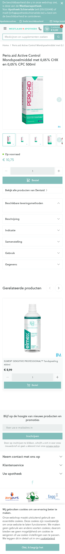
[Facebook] (32, 482)
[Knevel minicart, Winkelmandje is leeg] (47, 29)
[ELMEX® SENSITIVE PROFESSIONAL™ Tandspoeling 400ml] (32, 328)
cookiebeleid (47, 538)
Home (6, 45)
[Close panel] (62, 3)
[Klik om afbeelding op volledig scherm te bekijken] (32, 99)
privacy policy (52, 446)
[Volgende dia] (58, 288)
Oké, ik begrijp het (32, 547)
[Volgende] (59, 99)
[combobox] (29, 37)
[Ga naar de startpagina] (23, 29)
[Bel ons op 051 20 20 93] (39, 28)
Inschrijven (32, 436)
